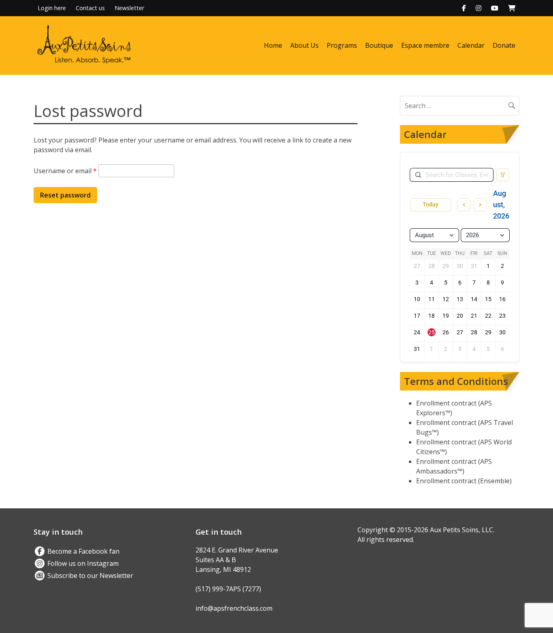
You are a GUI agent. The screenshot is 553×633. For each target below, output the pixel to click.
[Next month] (480, 204)
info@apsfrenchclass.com (234, 608)
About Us (304, 45)
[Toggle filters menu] (502, 174)
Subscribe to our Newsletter (89, 575)
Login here (52, 8)
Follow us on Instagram (82, 563)
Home (273, 45)
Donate (504, 45)
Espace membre (425, 45)
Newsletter (129, 8)
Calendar (471, 45)
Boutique (379, 45)
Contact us (90, 8)
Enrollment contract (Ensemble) (464, 480)
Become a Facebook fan (82, 551)
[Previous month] (463, 204)
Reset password (65, 195)
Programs (342, 45)
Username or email (65, 170)
